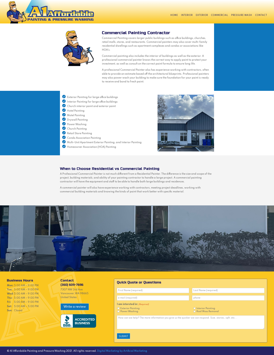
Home (174, 15)
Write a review (75, 306)
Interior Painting (205, 308)
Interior (187, 15)
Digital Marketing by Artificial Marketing (122, 351)
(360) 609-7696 (72, 285)
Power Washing (129, 311)
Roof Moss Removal (207, 311)
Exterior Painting (130, 308)
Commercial (219, 15)
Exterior (202, 15)
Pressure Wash (241, 15)
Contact (261, 15)
